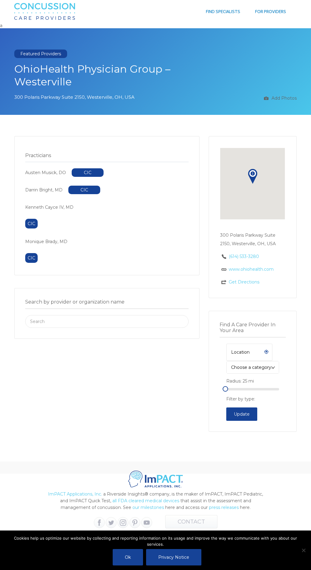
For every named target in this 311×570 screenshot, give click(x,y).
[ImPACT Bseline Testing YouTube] (146, 522)
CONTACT (191, 521)
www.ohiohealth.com (251, 269)
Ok (128, 557)
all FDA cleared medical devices (145, 500)
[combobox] (252, 367)
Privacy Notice (173, 557)
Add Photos (283, 98)
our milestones (148, 507)
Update (242, 414)
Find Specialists (223, 11)
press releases (224, 507)
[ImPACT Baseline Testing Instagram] (123, 522)
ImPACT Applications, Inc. (75, 494)
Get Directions (244, 282)
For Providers (270, 11)
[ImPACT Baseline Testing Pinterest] (134, 522)
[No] (303, 550)
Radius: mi (240, 381)
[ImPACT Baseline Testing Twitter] (111, 522)
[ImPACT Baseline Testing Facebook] (99, 522)
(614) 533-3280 (244, 256)
